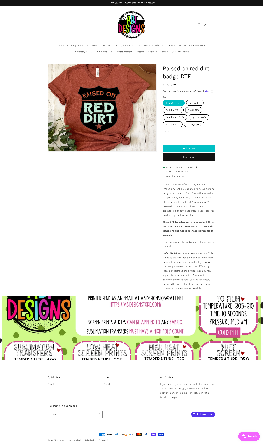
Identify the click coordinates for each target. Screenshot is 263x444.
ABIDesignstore (60, 440)
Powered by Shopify (74, 440)
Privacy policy (104, 440)
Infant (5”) (194, 102)
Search (51, 384)
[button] (120, 45)
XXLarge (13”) (194, 124)
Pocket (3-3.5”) (173, 102)
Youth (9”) (193, 110)
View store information (177, 176)
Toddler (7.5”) (173, 110)
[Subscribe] (99, 414)
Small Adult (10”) (175, 117)
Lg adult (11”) (199, 117)
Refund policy (90, 440)
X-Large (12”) (172, 124)
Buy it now (189, 156)
